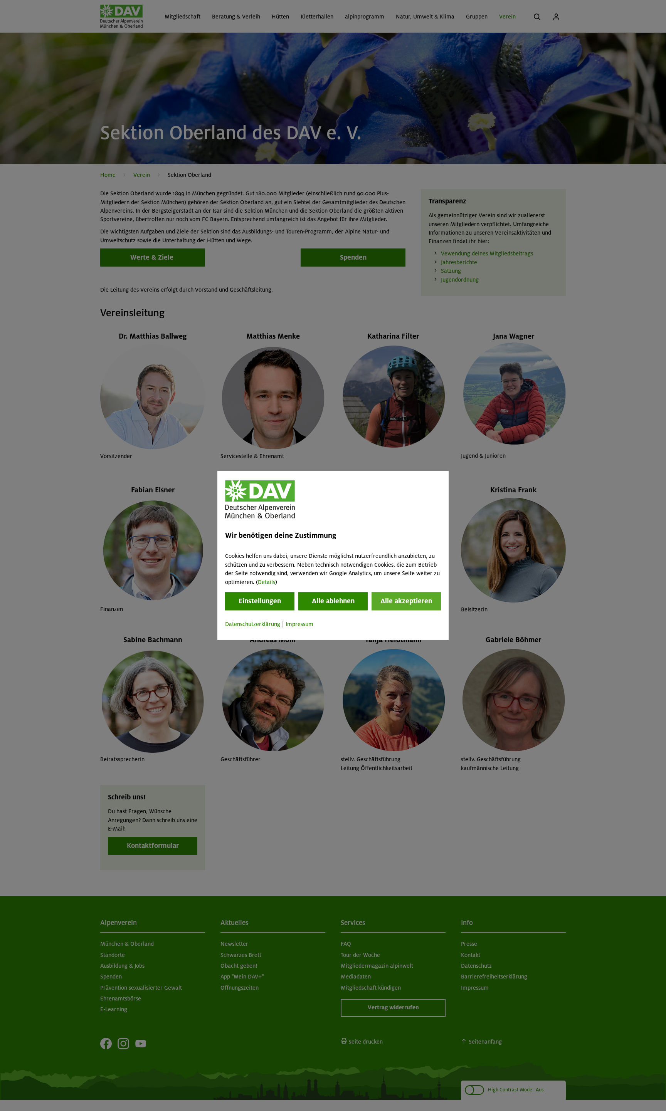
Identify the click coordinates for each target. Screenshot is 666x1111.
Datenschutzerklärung (252, 624)
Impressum (299, 624)
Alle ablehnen (333, 601)
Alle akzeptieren (406, 601)
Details (266, 582)
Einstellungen (260, 601)
